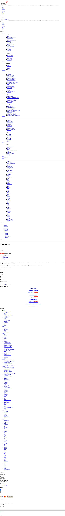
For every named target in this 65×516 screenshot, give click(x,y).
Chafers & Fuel (6, 157)
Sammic (8, 210)
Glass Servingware (9, 137)
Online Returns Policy (5, 485)
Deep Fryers (9, 41)
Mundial (8, 202)
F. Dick (5, 438)
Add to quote (6, 253)
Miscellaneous (9, 123)
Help (2, 12)
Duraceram (8, 187)
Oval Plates (8, 154)
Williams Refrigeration (10, 219)
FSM (7, 192)
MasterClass (8, 200)
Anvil (8, 171)
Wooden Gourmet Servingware (11, 109)
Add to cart (2, 253)
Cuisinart (5, 434)
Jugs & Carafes (9, 130)
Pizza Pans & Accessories (10, 86)
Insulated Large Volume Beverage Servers (13, 97)
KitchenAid (8, 198)
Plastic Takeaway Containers (11, 107)
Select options (36, 292)
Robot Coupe (9, 208)
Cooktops (8, 39)
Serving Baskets (9, 125)
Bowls (8, 151)
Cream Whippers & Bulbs (10, 77)
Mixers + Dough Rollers (10, 46)
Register (3, 17)
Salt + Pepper (9, 124)
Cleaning (3, 51)
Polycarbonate (9, 139)
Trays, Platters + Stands (10, 128)
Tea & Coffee (9, 152)
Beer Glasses (9, 134)
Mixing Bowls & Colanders (11, 91)
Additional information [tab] (5, 257)
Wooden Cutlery (6, 375)
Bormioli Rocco (9, 177)
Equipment (3, 310)
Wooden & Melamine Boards (11, 129)
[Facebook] (32, 489)
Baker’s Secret (6, 424)
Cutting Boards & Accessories (11, 78)
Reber (8, 206)
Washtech (8, 218)
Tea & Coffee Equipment (10, 76)
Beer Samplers (9, 135)
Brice (8, 178)
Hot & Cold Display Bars (10, 44)
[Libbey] (2, 277)
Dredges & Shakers (10, 81)
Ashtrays (8, 119)
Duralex (8, 188)
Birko (4, 426)
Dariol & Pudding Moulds (10, 79)
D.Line (8, 185)
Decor (8, 186)
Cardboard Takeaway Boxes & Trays (12, 113)
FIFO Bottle (8, 189)
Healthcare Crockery (10, 96)
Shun (4, 463)
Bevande (8, 175)
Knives (8, 84)
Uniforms (3, 61)
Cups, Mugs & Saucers (10, 153)
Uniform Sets (9, 69)
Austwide (8, 173)
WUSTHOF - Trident (10, 220)
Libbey (8, 199)
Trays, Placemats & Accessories (11, 100)
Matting (8, 57)
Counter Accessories (10, 121)
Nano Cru (8, 149)
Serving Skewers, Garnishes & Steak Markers (13, 110)
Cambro (8, 180)
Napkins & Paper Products (11, 111)
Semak (4, 462)
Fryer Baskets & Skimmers (11, 83)
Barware (3, 158)
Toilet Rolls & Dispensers (7, 374)
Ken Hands (8, 197)
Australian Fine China (7, 422)
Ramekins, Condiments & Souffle (11, 150)
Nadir (8, 203)
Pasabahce (5, 454)
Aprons (8, 65)
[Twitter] (32, 490)
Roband (8, 207)
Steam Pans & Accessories (10, 87)
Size (0, 251)
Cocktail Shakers (9, 162)
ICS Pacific (8, 196)
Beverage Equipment (10, 38)
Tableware (3, 116)
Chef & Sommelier (6, 430)
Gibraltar (6, 234)
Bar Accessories (9, 161)
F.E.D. (8, 190)
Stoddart (8, 215)
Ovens (8, 36)
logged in (5, 284)
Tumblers (8, 141)
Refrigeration (9, 49)
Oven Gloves (9, 92)
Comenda (8, 183)
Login (2, 13)
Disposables (3, 366)
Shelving (8, 90)
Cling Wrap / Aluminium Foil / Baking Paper (13, 115)
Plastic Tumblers (9, 102)
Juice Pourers (5, 414)
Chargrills (5, 313)
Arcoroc (8, 172)
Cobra (8, 182)
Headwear (8, 68)
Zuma (4, 470)
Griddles (8, 43)
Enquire (10, 253)
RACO (8, 205)
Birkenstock (8, 176)
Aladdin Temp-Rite (9, 170)
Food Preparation (6, 317)
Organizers (8, 165)
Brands (3, 169)
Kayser (5, 446)
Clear (7, 251)
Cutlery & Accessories (10, 122)
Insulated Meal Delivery (10, 99)
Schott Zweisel (9, 211)
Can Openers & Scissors (10, 75)
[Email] (32, 492)
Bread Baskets (9, 120)
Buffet (3, 156)
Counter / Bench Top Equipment (11, 40)
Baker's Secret (9, 174)
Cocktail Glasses (6, 391)
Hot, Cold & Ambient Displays (11, 37)
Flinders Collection (9, 147)
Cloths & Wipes (9, 60)
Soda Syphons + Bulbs (7, 417)
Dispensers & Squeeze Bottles (11, 80)
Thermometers (6, 357)
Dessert (5, 227)
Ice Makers (8, 45)
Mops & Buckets (9, 58)
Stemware (5, 231)
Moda (8, 201)
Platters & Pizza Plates (7, 402)
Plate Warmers (9, 48)
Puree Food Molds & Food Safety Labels (13, 98)
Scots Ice (8, 212)
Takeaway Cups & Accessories (11, 114)
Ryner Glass (5, 458)
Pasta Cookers (9, 47)
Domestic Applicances (10, 42)
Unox (4, 466)
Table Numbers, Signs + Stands (8, 385)
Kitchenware (3, 70)
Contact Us (3, 11)
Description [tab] (3, 256)
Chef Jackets (9, 66)
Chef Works (8, 181)
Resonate (5, 408)
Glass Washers (6, 413)
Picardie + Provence (8, 236)
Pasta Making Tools (10, 85)
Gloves (5, 330)
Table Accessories (9, 126)
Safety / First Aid (9, 112)
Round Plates (9, 155)
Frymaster (8, 191)
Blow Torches (9, 74)
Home (2, 7)
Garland (5, 442)
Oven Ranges (5, 321)
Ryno (8, 209)
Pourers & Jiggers (9, 166)
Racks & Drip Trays (10, 167)
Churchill (5, 404)
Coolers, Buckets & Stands (11, 163)
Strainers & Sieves (9, 88)
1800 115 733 (7, 19)
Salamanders (9, 50)
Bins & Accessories (10, 55)
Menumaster (5, 450)
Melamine (8, 148)
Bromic (8, 179)
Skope (8, 214)
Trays (4, 418)
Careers (3, 10)
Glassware (3, 224)
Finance (3, 8)
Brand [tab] (2, 258)
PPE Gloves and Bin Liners (11, 108)
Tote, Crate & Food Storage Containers (12, 82)
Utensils (8, 89)
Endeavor (6, 233)
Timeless (6, 237)
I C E (8, 195)
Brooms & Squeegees (10, 56)
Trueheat (8, 216)
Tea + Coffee (9, 127)
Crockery (3, 142)
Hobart (8, 194)
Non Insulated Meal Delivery (11, 101)
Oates (8, 204)
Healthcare (3, 359)
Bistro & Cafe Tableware (7, 400)
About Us (3, 9)
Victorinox (5, 467)
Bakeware (8, 73)
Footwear (8, 67)
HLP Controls (9, 193)
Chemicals (5, 328)
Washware (5, 325)
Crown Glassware (9, 184)
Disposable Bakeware (10, 106)
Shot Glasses (9, 140)
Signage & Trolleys (9, 59)
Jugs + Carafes (9, 138)
